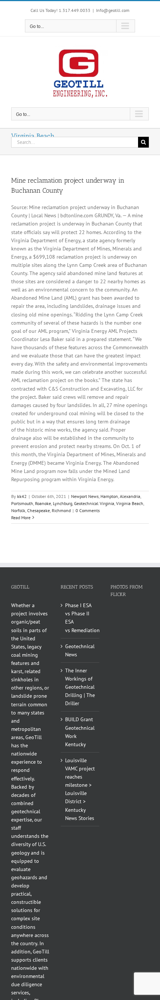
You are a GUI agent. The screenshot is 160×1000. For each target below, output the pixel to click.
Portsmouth (22, 503)
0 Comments (88, 510)
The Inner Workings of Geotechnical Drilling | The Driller (80, 687)
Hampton (109, 496)
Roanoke (43, 503)
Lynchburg (62, 503)
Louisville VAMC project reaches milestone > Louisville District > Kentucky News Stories (80, 789)
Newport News (85, 496)
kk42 (22, 496)
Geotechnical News (80, 650)
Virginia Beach (129, 503)
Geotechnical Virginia (94, 503)
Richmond (61, 510)
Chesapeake (38, 510)
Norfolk (18, 510)
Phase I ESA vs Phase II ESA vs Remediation (80, 617)
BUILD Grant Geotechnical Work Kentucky (80, 731)
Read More (21, 517)
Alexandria (130, 496)
